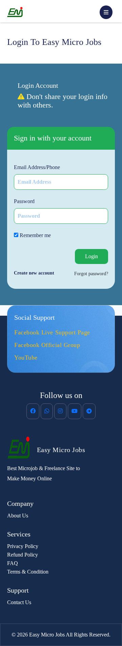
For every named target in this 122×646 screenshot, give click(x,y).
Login (91, 256)
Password (24, 201)
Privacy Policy (22, 546)
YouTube (26, 357)
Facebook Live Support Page (52, 332)
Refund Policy (22, 555)
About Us (17, 515)
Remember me (34, 235)
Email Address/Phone (37, 167)
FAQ (12, 563)
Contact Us (19, 602)
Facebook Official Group (47, 345)
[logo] (22, 447)
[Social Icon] (33, 411)
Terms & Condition (27, 572)
